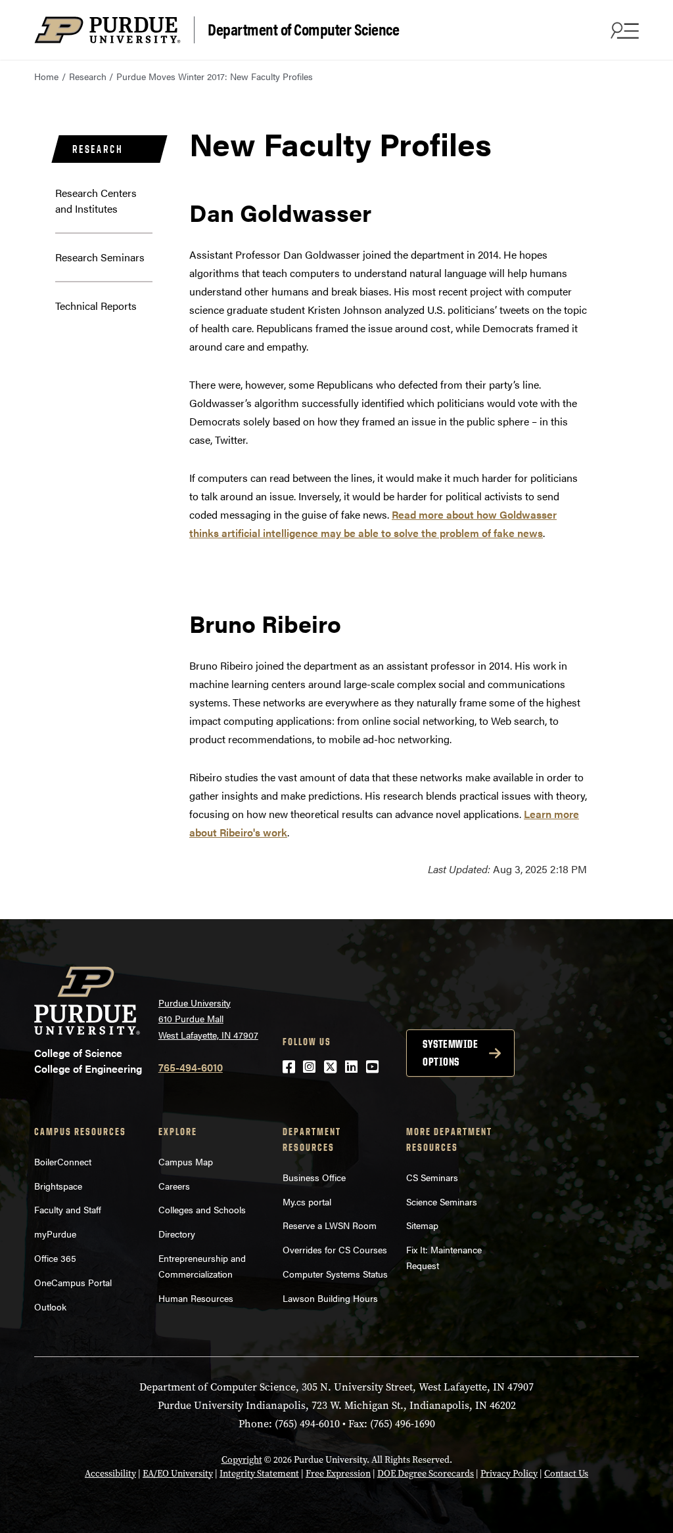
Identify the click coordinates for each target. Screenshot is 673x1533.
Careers (174, 1185)
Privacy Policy (509, 1473)
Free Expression (338, 1473)
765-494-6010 (190, 1067)
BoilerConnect (62, 1161)
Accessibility (110, 1473)
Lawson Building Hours (330, 1298)
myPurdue (55, 1233)
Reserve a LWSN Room (330, 1225)
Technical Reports (96, 305)
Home (46, 76)
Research (87, 76)
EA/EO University (178, 1473)
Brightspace (58, 1185)
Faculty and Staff (67, 1209)
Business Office (314, 1177)
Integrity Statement (259, 1473)
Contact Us (566, 1473)
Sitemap (422, 1225)
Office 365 (55, 1257)
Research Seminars (100, 257)
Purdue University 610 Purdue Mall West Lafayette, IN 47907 (208, 1018)
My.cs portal (307, 1201)
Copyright (241, 1460)
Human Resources (195, 1298)
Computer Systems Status (335, 1273)
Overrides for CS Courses (335, 1249)
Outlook (50, 1306)
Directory (176, 1233)
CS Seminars (432, 1177)
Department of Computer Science (303, 28)
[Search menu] (623, 30)
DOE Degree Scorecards (425, 1473)
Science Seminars (441, 1201)
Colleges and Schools (202, 1209)
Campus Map (185, 1161)
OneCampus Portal (73, 1282)
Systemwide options (450, 1052)
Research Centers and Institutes (96, 200)
